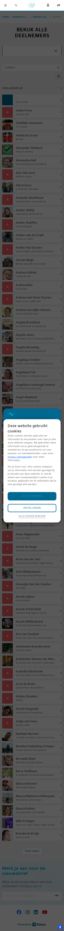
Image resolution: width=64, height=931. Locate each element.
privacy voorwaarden (20, 457)
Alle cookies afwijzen (32, 516)
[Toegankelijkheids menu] (60, 927)
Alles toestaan (32, 496)
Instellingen (32, 507)
